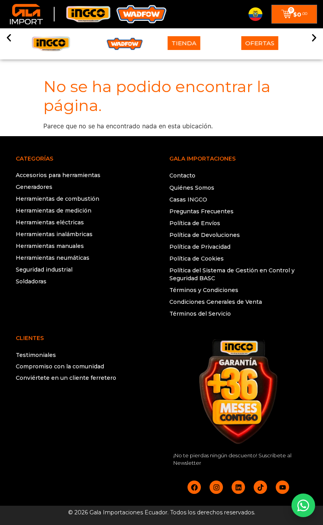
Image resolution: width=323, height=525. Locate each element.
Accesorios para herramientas (58, 175)
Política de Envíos (194, 223)
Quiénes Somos (191, 187)
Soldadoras (31, 281)
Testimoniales (36, 355)
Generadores (34, 186)
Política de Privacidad (199, 246)
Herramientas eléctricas (50, 222)
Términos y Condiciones (203, 290)
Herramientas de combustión (57, 198)
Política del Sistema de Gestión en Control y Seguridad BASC (232, 274)
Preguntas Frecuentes (201, 211)
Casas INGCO (188, 199)
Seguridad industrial (44, 269)
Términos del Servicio (200, 313)
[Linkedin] (238, 487)
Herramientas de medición (53, 210)
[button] (9, 38)
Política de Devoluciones (204, 234)
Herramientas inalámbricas (54, 234)
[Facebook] (194, 487)
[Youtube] (282, 487)
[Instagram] (216, 487)
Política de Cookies (196, 258)
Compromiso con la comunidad (60, 366)
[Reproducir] (85, 409)
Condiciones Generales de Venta (215, 301)
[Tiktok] (260, 487)
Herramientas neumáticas (52, 257)
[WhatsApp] (303, 505)
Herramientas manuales (50, 246)
